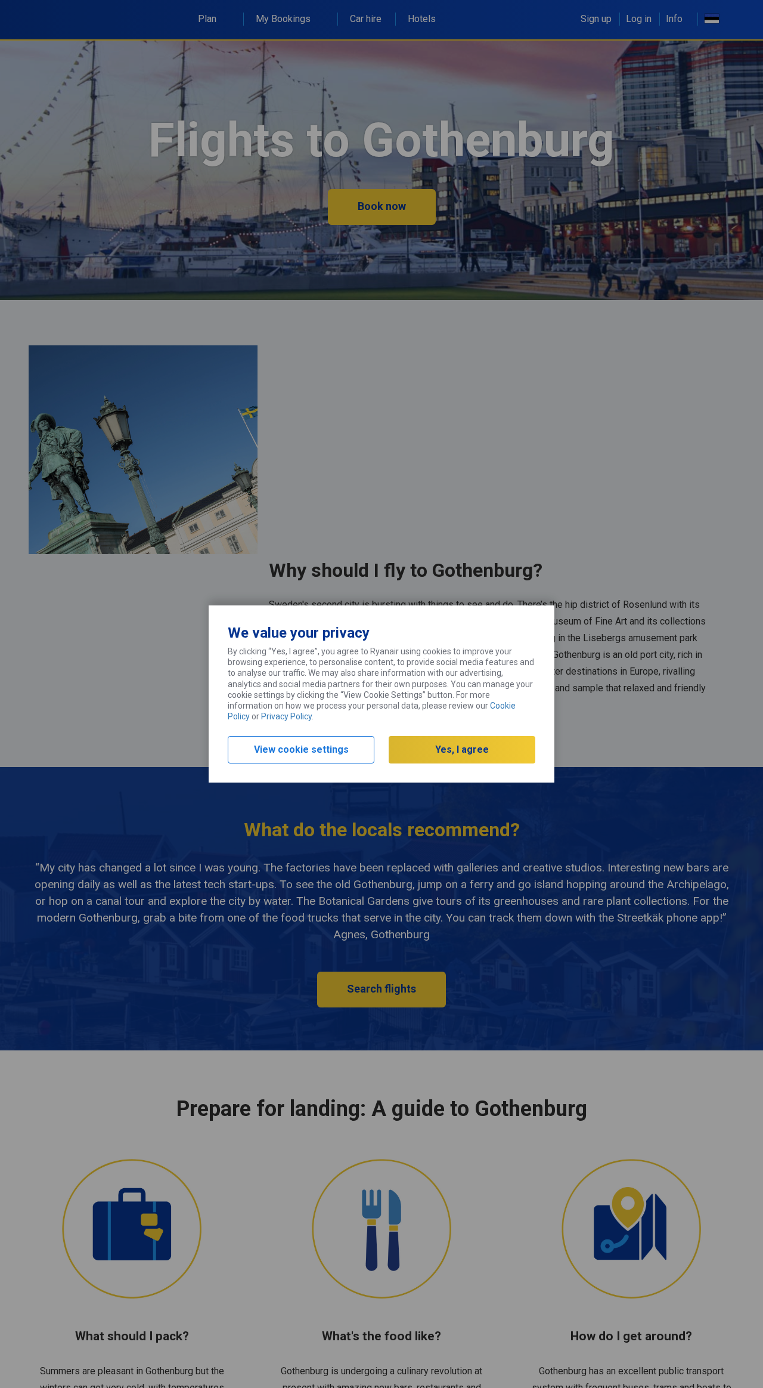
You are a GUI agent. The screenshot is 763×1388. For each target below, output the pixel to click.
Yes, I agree (462, 749)
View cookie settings (301, 749)
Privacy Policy (286, 716)
